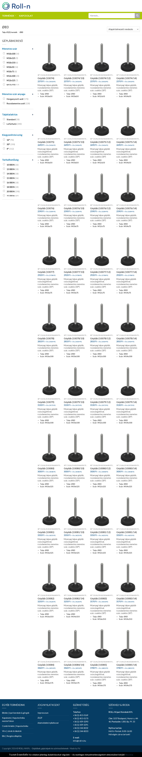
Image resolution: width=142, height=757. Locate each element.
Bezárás (129, 754)
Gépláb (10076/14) (126, 208)
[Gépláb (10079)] (49, 381)
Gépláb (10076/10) (74, 208)
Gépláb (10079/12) (100, 402)
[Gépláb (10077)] (49, 251)
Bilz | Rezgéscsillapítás (12, 736)
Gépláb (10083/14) (126, 598)
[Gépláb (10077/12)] (102, 251)
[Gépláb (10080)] (49, 447)
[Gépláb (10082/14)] (75, 577)
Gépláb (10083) (98, 598)
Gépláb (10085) (98, 664)
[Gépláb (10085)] (102, 644)
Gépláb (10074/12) (100, 78)
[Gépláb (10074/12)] (102, 57)
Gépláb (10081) (46, 532)
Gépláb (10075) (46, 142)
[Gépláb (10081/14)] (128, 511)
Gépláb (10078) (46, 338)
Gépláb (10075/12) (100, 142)
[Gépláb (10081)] (49, 511)
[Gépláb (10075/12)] (102, 121)
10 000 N (13, 165)
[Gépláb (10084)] (49, 644)
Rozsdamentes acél (18, 103)
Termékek (8, 15)
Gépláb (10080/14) (126, 468)
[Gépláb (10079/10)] (75, 381)
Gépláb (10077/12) (100, 271)
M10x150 (12, 62)
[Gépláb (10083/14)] (128, 577)
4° (10, 149)
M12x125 (12, 80)
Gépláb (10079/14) (126, 402)
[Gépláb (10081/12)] (102, 511)
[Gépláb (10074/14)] (128, 57)
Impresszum (43, 713)
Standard (13, 119)
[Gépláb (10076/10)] (75, 187)
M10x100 (13, 54)
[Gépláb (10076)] (49, 187)
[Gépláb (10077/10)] (75, 251)
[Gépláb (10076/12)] (102, 187)
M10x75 (12, 71)
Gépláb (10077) (46, 271)
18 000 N (13, 187)
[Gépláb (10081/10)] (75, 511)
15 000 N (13, 178)
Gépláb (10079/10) (74, 402)
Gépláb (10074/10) (74, 78)
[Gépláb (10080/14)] (128, 447)
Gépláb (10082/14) (74, 598)
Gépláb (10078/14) (126, 338)
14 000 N (13, 174)
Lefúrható (14, 124)
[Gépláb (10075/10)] (75, 121)
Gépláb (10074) (46, 78)
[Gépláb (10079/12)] (102, 381)
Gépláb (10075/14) (126, 142)
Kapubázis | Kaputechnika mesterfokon (13, 719)
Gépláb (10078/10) (74, 338)
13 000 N (13, 169)
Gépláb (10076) (46, 208)
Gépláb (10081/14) (126, 532)
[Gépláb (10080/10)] (75, 447)
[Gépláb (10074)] (49, 57)
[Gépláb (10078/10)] (75, 317)
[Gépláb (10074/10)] (75, 57)
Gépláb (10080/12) (100, 468)
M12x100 (13, 76)
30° (11, 144)
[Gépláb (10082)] (49, 577)
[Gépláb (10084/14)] (75, 644)
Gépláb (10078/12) (100, 338)
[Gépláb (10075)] (49, 121)
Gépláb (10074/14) (126, 78)
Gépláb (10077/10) (74, 271)
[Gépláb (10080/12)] (102, 447)
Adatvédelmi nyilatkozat (48, 723)
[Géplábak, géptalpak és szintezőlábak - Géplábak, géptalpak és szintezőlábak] (16, 6)
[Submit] (137, 15)
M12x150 (13, 85)
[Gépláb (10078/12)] (102, 317)
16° (10, 140)
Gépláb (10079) (46, 402)
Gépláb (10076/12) (100, 208)
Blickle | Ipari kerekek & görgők (15, 713)
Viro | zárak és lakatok (11, 731)
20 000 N (13, 191)
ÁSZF (40, 718)
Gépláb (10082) (46, 598)
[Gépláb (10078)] (49, 317)
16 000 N (13, 182)
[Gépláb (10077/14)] (128, 251)
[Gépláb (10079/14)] (128, 381)
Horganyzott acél (17, 99)
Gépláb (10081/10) (74, 532)
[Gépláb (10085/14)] (128, 644)
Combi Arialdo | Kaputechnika (15, 726)
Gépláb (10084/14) (74, 664)
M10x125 (12, 58)
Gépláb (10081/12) (100, 532)
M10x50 (12, 67)
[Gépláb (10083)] (102, 577)
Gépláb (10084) (46, 664)
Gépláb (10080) (46, 468)
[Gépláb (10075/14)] (128, 121)
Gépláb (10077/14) (126, 271)
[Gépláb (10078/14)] (128, 317)
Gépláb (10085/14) (126, 664)
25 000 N (13, 196)
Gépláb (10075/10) (74, 142)
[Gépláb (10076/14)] (128, 187)
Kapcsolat (26, 15)
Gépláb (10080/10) (74, 468)
